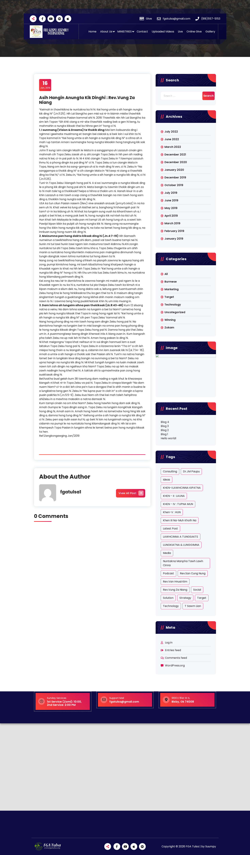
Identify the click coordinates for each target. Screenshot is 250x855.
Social (197, 590)
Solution (168, 598)
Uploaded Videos (163, 31)
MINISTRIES (124, 31)
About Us (106, 31)
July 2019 (170, 193)
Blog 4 (165, 422)
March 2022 (172, 147)
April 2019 (171, 216)
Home (92, 31)
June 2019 (171, 200)
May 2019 (170, 208)
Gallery (210, 31)
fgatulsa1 (70, 492)
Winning (170, 320)
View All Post (127, 493)
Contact (142, 31)
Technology (172, 305)
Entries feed (173, 650)
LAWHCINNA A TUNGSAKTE (180, 537)
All (166, 274)
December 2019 (175, 177)
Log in (168, 642)
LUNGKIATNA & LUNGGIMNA (181, 545)
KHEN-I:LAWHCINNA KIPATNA (182, 488)
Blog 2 (165, 430)
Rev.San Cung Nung (192, 573)
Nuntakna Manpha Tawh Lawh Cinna (183, 563)
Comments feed (176, 658)
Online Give (194, 31)
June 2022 (171, 139)
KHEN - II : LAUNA (174, 496)
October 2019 (173, 185)
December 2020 (175, 162)
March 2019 (172, 223)
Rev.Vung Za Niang (175, 590)
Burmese (170, 282)
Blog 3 (165, 426)
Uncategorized (174, 312)
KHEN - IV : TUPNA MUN (178, 504)
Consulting (170, 471)
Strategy (185, 598)
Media (167, 553)
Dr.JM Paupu (191, 471)
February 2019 (174, 231)
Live (180, 31)
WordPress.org (175, 665)
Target (169, 297)
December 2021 (175, 154)
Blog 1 (164, 434)
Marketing (171, 289)
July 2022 (171, 132)
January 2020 (174, 170)
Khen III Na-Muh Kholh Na (179, 520)
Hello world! (168, 438)
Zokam (169, 327)
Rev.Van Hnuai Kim (175, 581)
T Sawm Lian (193, 606)
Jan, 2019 (45, 84)
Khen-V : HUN (172, 512)
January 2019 (173, 239)
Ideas (166, 480)
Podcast (168, 573)
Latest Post (170, 528)
